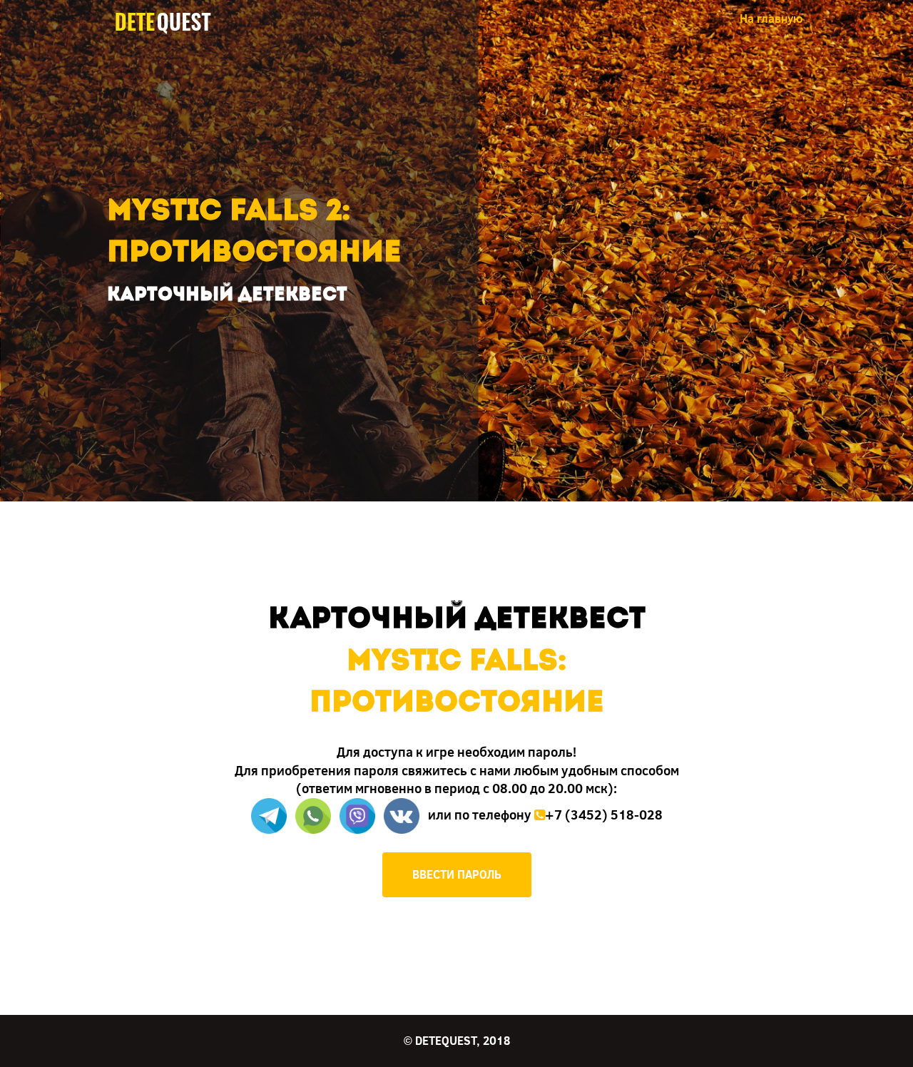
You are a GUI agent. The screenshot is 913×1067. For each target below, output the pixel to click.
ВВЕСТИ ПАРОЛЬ (456, 874)
